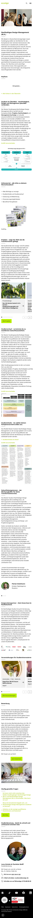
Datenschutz (15, 907)
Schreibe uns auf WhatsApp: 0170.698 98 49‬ (17, 881)
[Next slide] (30, 317)
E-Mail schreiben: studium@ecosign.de (16, 878)
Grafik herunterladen (8, 143)
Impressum (7, 907)
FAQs (2, 907)
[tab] (1, 317)
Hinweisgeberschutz (24, 907)
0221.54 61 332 (16, 874)
